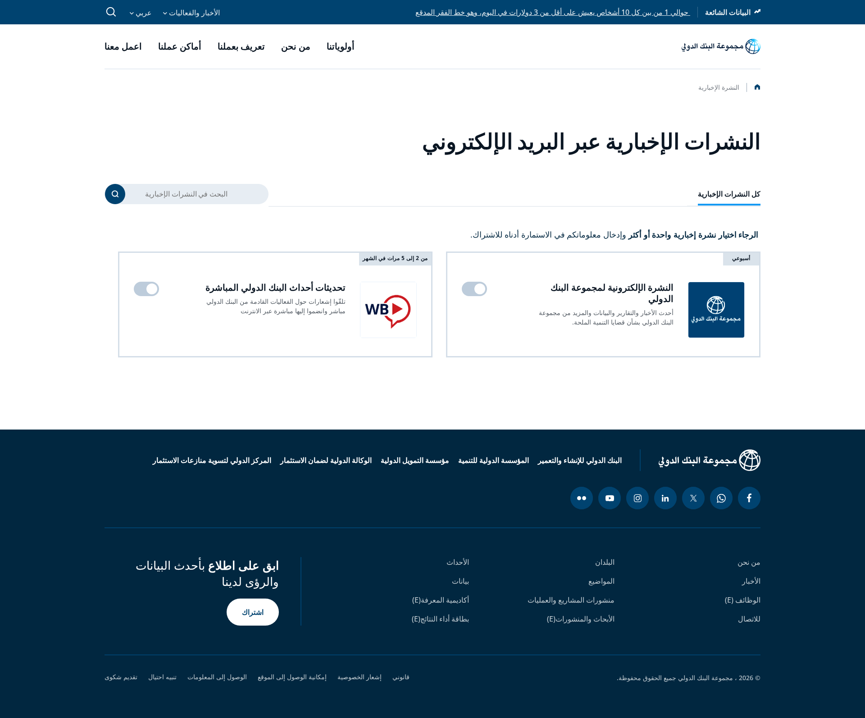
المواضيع (601, 581)
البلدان (605, 562)
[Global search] (111, 12)
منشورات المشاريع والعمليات (571, 600)
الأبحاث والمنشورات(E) (581, 619)
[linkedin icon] (665, 498)
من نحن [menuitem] (295, 46)
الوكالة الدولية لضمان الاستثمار (326, 460)
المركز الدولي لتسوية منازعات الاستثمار (212, 460)
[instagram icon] (637, 498)
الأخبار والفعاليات (193, 13)
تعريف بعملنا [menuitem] (241, 46)
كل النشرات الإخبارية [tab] (729, 194)
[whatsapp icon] (721, 498)
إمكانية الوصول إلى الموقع (292, 677)
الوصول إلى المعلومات (217, 677)
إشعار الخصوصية (359, 677)
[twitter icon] (693, 498)
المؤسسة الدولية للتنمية (493, 460)
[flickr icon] (581, 498)
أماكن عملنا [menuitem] (179, 46)
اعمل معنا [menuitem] (123, 46)
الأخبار (751, 581)
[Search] (115, 194)
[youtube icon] (609, 498)
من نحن (749, 562)
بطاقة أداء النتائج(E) (440, 619)
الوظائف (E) (742, 600)
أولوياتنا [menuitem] (341, 46)
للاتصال (749, 619)
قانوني (401, 677)
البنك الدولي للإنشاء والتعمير (580, 460)
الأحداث (457, 562)
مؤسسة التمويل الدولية (415, 460)
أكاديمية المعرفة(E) (440, 600)
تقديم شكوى (121, 677)
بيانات (460, 581)
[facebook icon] (749, 498)
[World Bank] (700, 460)
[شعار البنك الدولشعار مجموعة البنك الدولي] (721, 46)
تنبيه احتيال (162, 677)
